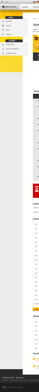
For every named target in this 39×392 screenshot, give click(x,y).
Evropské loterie (11, 53)
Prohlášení (5, 380)
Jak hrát (8, 25)
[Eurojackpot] (10, 7)
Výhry (8, 30)
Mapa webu (20, 377)
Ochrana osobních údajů (16, 380)
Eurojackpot (10, 44)
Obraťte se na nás (8, 377)
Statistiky (9, 21)
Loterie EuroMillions (12, 49)
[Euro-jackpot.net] (33, 18)
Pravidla (8, 34)
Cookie (25, 380)
